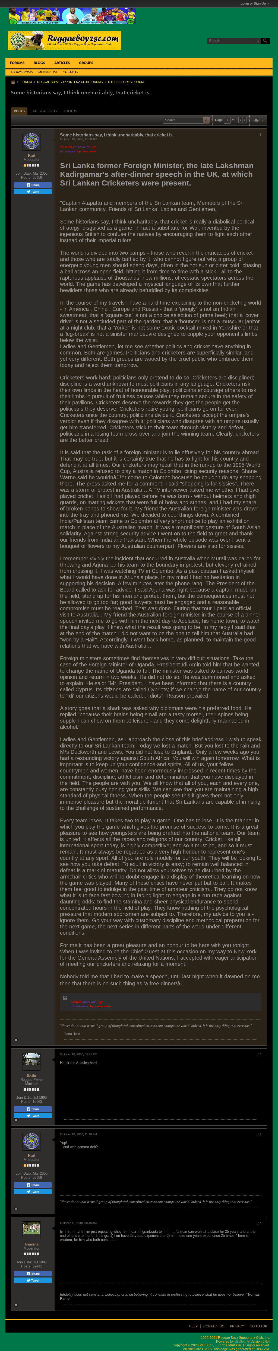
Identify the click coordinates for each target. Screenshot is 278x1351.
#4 (259, 1223)
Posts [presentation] (19, 111)
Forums (17, 63)
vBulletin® (242, 1341)
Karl (31, 155)
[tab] (19, 111)
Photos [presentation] (70, 111)
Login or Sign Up (253, 3)
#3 (259, 1135)
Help (193, 1326)
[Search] (265, 41)
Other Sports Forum (126, 82)
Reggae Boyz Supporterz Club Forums (70, 82)
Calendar (70, 72)
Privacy (237, 1326)
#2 (259, 1055)
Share (35, 185)
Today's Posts (22, 72)
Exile (31, 1075)
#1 (259, 135)
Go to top (258, 1326)
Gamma (32, 1244)
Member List (47, 72)
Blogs (39, 63)
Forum (26, 82)
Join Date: (24, 173)
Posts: (26, 177)
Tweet (34, 191)
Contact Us (213, 1326)
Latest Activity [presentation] (44, 111)
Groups (86, 63)
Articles (62, 63)
